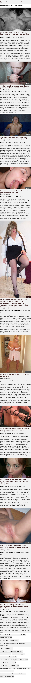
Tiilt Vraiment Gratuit (5, 654)
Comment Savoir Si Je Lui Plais (8, 657)
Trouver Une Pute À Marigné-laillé (21, 668)
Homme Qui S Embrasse (18, 654)
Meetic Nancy (22, 673)
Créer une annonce (25, 2)
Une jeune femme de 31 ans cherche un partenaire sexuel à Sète (14, 192)
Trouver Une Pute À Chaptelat (8, 662)
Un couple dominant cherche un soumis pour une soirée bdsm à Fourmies (14, 429)
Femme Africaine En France (7, 635)
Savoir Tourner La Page (6, 648)
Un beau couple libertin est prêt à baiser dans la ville (14, 375)
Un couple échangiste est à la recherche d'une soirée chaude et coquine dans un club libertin (14, 481)
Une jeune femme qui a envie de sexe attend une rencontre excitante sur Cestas (15, 138)
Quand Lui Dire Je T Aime (21, 659)
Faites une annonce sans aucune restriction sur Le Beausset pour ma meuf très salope (15, 606)
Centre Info (4, 2)
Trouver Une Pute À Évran (7, 659)
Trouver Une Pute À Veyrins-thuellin (9, 665)
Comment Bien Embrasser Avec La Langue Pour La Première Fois (13, 644)
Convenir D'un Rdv (20, 635)
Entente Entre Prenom (6, 637)
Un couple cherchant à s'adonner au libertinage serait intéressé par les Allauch (15, 33)
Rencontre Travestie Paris (7, 671)
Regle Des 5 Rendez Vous (7, 676)
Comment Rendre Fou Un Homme (9, 673)
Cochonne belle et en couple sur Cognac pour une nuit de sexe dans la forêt (14, 87)
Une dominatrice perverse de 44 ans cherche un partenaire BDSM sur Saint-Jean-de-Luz (14, 547)
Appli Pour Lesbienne (5, 668)
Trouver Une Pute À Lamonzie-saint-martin (11, 651)
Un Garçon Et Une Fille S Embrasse (9, 640)
